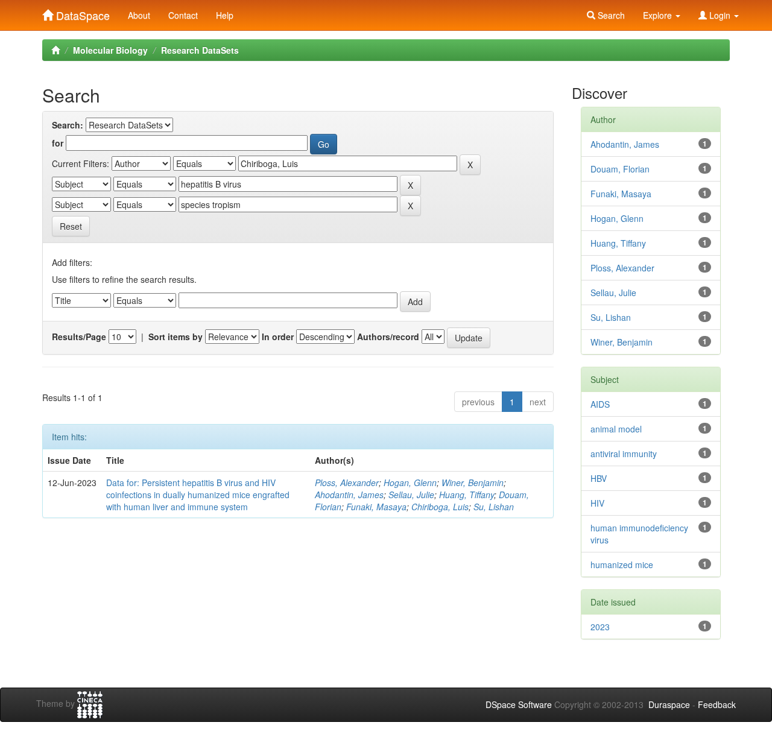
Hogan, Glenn (410, 482)
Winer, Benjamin (472, 482)
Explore (658, 15)
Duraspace (669, 704)
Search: (67, 125)
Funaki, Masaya (376, 507)
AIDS (600, 404)
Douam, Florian (620, 169)
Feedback (717, 704)
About (139, 15)
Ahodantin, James (349, 495)
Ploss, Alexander (347, 482)
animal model (616, 429)
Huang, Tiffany (466, 495)
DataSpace (81, 12)
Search (610, 15)
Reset (71, 226)
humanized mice (621, 564)
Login (720, 15)
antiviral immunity (623, 454)
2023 (600, 627)
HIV (597, 503)
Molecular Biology (110, 50)
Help (224, 15)
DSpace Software (519, 704)
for (57, 143)
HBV (598, 478)
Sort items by (175, 337)
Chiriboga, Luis (440, 507)
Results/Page (79, 337)
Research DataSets (200, 50)
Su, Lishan (493, 507)
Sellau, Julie (411, 495)
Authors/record (388, 337)
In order (278, 337)
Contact (183, 15)
